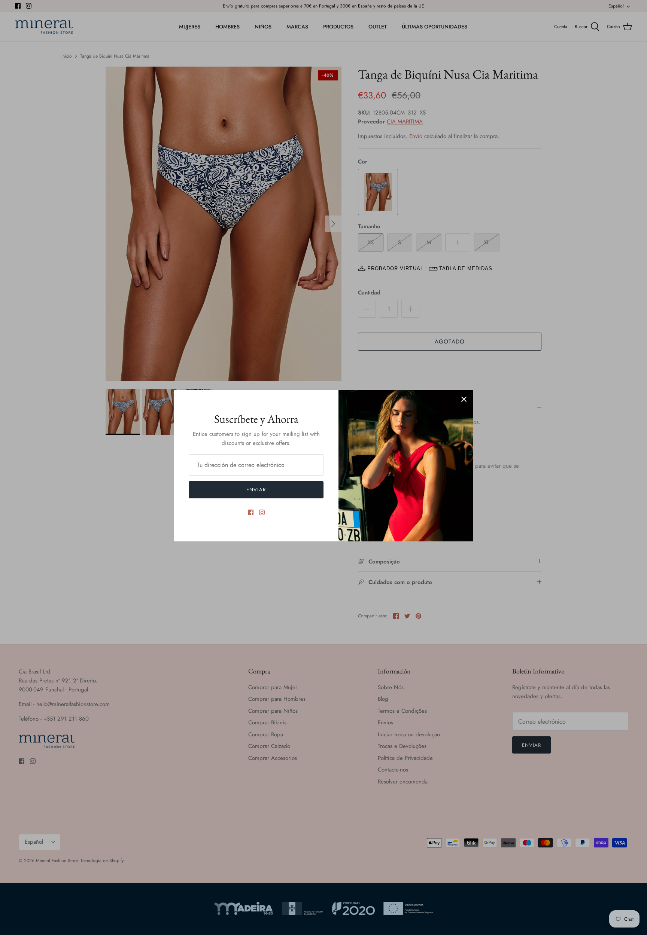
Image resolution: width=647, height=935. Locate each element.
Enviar (255, 489)
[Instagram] (262, 512)
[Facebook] (250, 512)
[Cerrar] (464, 399)
